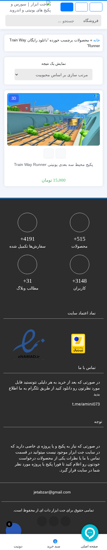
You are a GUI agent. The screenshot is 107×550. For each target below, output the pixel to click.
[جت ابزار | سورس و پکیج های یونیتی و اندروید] (27, 7)
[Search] (10, 20)
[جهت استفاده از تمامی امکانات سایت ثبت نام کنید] (66, 7)
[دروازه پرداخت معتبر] (78, 343)
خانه (96, 40)
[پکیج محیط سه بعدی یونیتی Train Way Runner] (53, 119)
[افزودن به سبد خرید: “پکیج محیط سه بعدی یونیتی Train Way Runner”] (60, 153)
